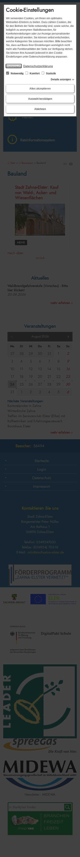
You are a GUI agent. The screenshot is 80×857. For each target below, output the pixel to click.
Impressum (13, 66)
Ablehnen (40, 109)
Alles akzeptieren (40, 88)
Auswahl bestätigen (40, 98)
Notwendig (17, 73)
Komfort (34, 73)
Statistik (50, 73)
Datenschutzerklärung (38, 66)
